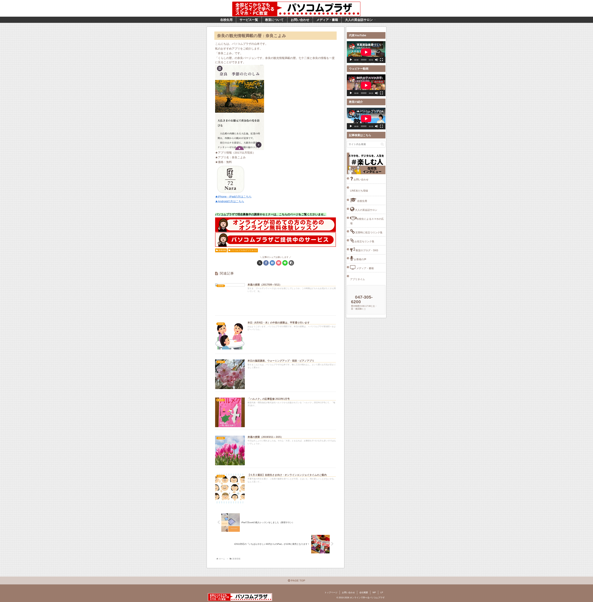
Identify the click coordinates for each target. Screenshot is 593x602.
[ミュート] (376, 59)
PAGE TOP (297, 580)
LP (381, 592)
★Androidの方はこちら (229, 201)
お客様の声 (359, 259)
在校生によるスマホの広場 (367, 221)
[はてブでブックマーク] (272, 263)
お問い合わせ (360, 179)
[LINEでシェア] (285, 263)
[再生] (350, 59)
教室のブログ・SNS (366, 250)
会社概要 (363, 592)
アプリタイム (357, 279)
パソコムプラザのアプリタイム (244, 250)
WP (374, 592)
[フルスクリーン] (381, 59)
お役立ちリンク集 (364, 241)
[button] (291, 263)
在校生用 (362, 201)
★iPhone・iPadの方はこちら (233, 196)
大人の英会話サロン (365, 209)
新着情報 (222, 250)
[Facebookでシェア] (266, 263)
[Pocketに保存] (278, 263)
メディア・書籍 (365, 268)
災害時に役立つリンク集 (369, 232)
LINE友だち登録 (359, 190)
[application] (366, 52)
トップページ (330, 592)
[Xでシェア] (259, 263)
